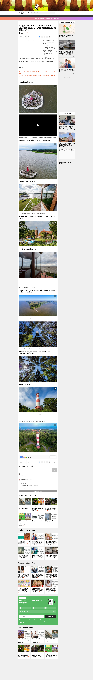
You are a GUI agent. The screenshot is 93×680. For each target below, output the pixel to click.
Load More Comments (38, 491)
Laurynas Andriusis (24, 32)
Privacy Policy (21, 622)
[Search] (53, 12)
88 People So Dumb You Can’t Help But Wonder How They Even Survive (31, 69)
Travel (20, 22)
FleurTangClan (25, 485)
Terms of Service (50, 621)
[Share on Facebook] (39, 37)
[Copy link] (49, 37)
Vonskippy (23, 479)
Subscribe (56, 18)
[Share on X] (44, 37)
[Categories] (20, 13)
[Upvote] (21, 37)
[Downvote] (23, 37)
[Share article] (55, 86)
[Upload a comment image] (50, 470)
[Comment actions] (31, 474)
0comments (61, 73)
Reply (25, 476)
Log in (72, 12)
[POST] (54, 470)
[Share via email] (47, 37)
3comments (61, 56)
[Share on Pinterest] (42, 37)
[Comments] (28, 37)
